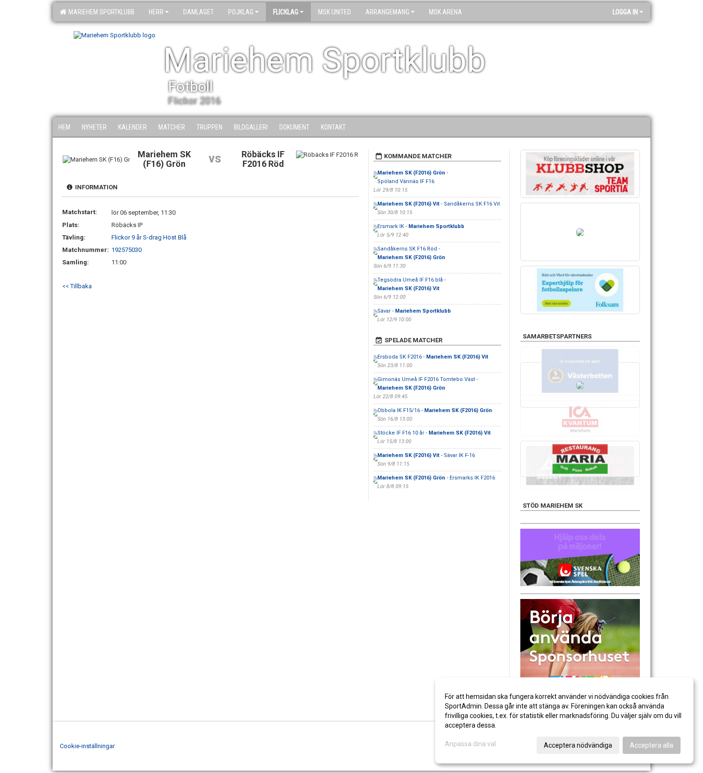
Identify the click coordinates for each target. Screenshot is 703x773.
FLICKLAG (285, 12)
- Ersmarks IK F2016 (436, 478)
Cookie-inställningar (87, 746)
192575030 (126, 249)
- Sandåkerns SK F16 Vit (438, 204)
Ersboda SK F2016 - (432, 357)
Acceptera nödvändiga (578, 745)
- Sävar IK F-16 (426, 455)
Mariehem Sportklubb (100, 12)
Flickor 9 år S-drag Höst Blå (149, 237)
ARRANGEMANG (387, 12)
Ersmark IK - (420, 226)
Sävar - (414, 311)
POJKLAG (240, 12)
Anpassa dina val (470, 744)
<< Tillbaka (77, 286)
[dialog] (564, 720)
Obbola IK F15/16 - (434, 410)
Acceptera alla (651, 745)
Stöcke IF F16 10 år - (434, 433)
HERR (156, 12)
